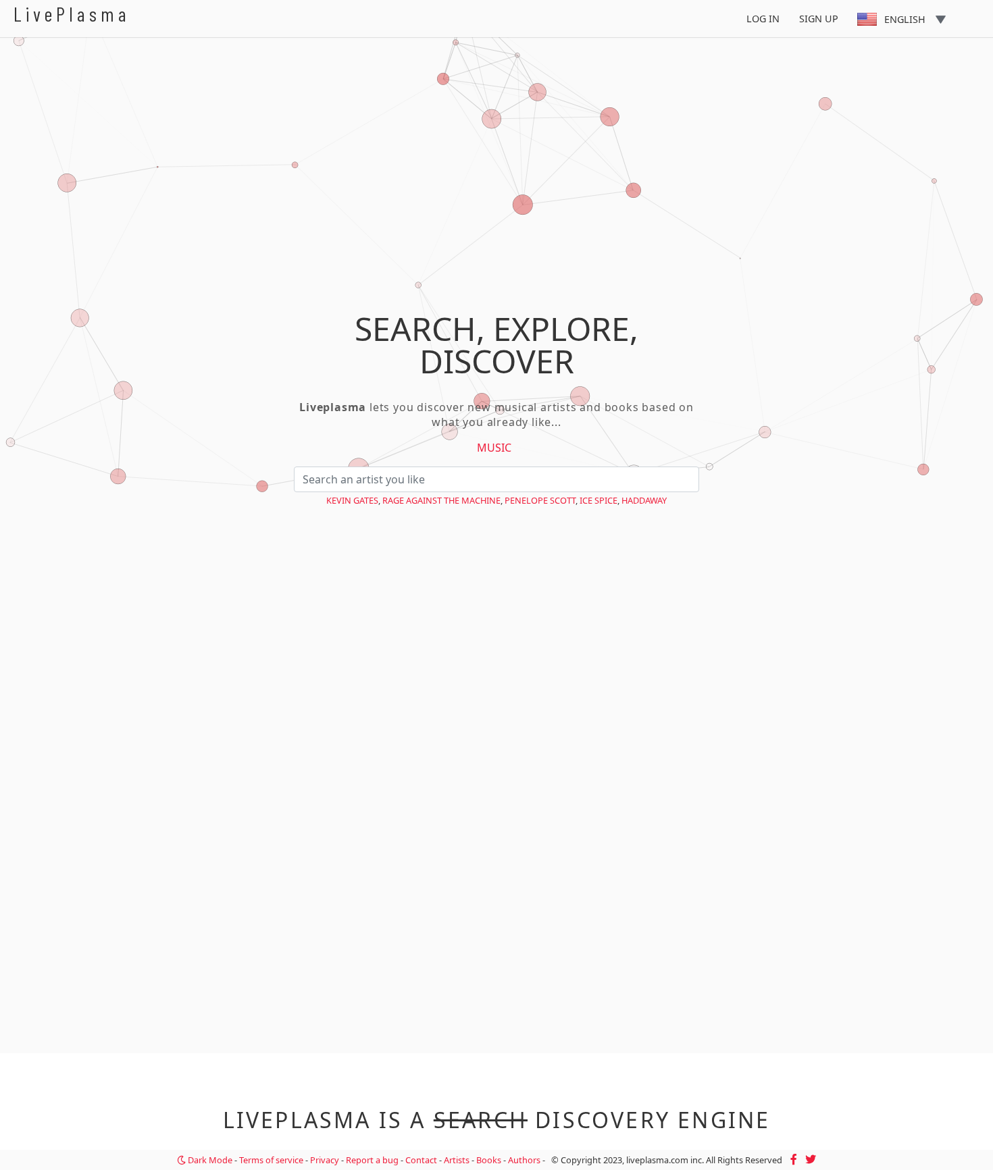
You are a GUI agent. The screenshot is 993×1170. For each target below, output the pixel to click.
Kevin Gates (352, 500)
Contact (421, 1160)
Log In (763, 18)
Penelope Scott (540, 500)
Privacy (324, 1160)
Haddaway (644, 500)
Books (488, 1160)
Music (494, 447)
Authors (524, 1160)
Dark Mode (209, 1160)
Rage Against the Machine (441, 500)
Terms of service (271, 1160)
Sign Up (818, 18)
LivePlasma (72, 14)
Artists (456, 1160)
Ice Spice (598, 500)
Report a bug (372, 1160)
